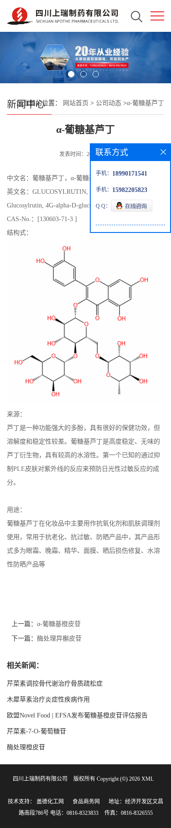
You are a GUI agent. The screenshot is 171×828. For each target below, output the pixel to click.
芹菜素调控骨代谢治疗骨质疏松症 (55, 683)
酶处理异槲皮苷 (59, 638)
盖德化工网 (50, 801)
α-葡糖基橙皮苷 (59, 624)
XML (147, 779)
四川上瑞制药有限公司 (40, 779)
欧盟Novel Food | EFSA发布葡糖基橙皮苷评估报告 (77, 715)
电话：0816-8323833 (74, 813)
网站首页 (75, 103)
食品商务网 (86, 801)
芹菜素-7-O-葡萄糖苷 (36, 731)
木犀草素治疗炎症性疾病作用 (48, 699)
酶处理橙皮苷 (26, 747)
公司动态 (108, 103)
